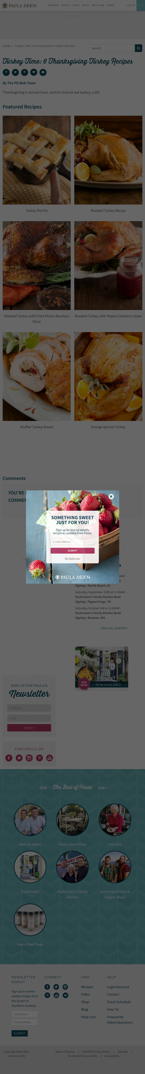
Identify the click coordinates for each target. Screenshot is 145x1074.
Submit (72, 550)
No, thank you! (72, 558)
